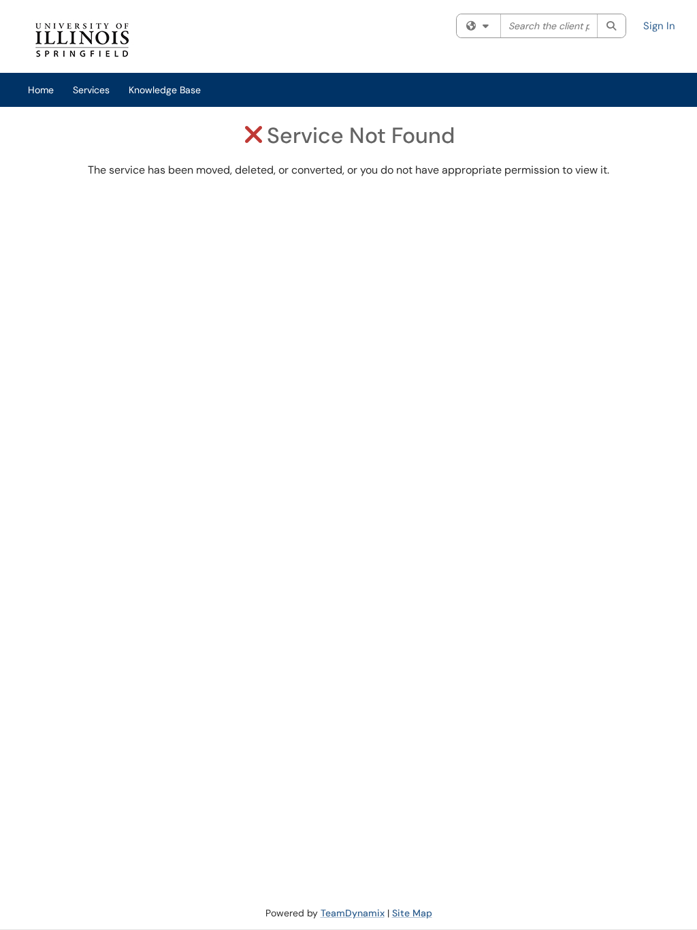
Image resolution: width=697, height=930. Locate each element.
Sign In (659, 26)
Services (91, 90)
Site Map (412, 913)
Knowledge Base (165, 90)
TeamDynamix (353, 913)
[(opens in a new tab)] (222, 40)
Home (41, 90)
